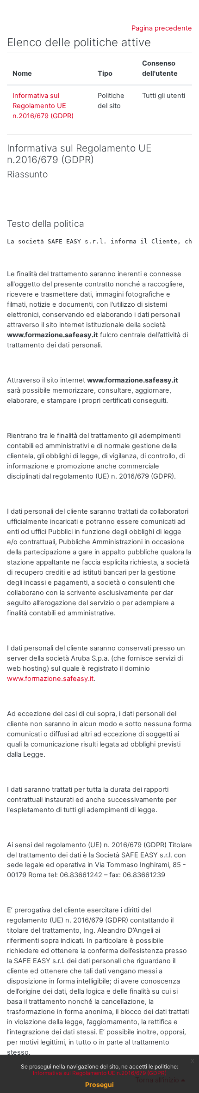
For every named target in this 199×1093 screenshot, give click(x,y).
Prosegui (99, 1084)
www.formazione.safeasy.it (50, 678)
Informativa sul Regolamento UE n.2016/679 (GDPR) (43, 105)
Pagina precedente (161, 28)
